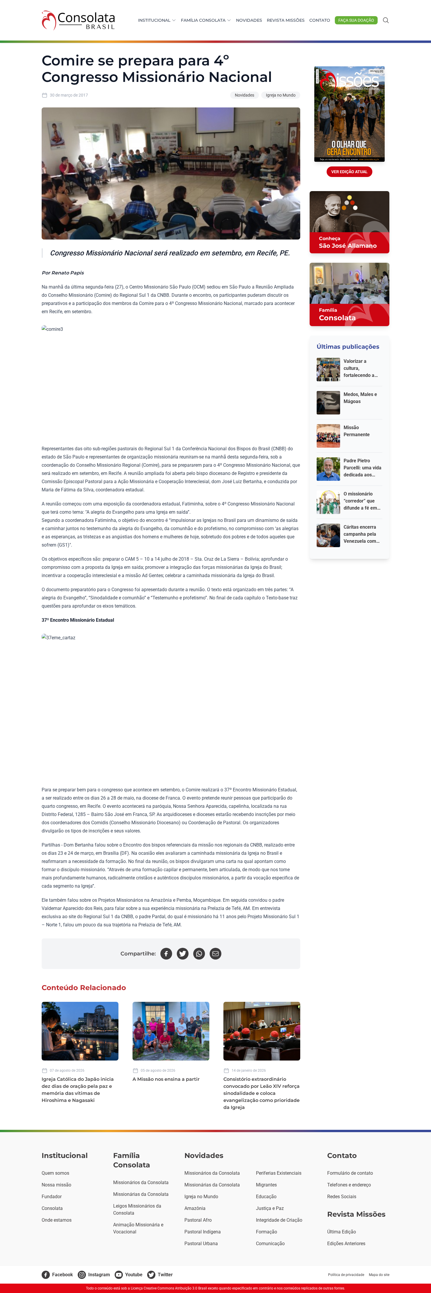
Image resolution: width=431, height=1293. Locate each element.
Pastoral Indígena (202, 1232)
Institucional (154, 20)
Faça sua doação (356, 20)
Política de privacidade (346, 1275)
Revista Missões (286, 20)
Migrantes (266, 1185)
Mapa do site (379, 1275)
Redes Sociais (341, 1196)
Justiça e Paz (270, 1208)
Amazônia (195, 1208)
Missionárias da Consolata (141, 1194)
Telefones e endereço (349, 1185)
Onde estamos (57, 1220)
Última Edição (341, 1232)
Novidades (249, 20)
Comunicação (270, 1243)
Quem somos (55, 1173)
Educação (266, 1196)
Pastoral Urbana (201, 1243)
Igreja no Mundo (281, 95)
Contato (319, 20)
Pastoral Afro (198, 1220)
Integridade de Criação (279, 1220)
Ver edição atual (349, 171)
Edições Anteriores (346, 1243)
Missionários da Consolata (141, 1182)
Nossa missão (56, 1185)
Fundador (52, 1196)
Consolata (52, 1208)
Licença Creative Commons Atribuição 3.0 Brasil (169, 1288)
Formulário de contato (350, 1173)
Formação (266, 1232)
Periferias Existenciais (278, 1173)
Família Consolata (203, 20)
